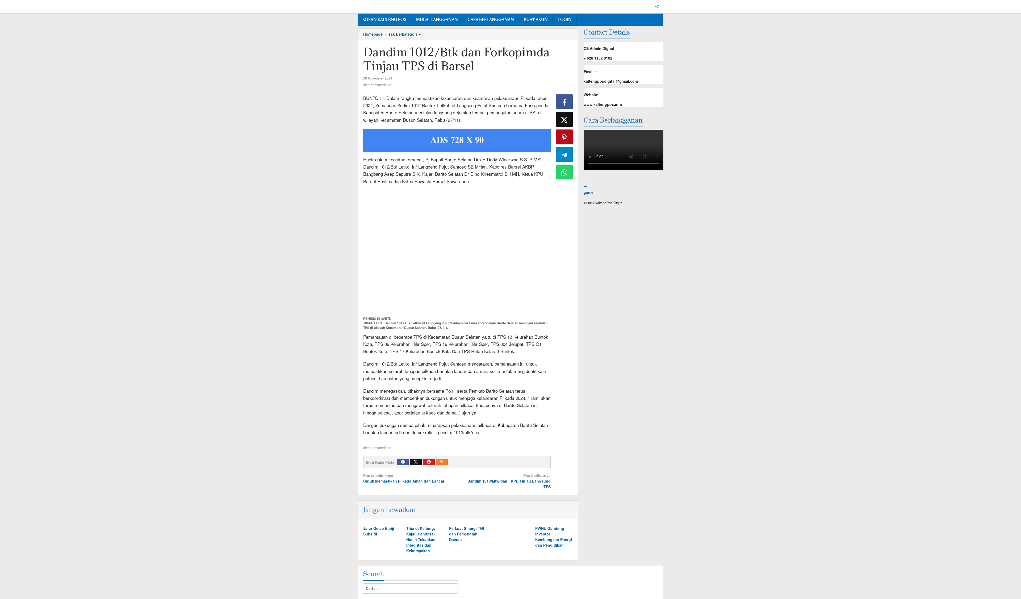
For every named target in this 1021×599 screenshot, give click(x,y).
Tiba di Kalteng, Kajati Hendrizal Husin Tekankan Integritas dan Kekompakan (421, 539)
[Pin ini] (564, 136)
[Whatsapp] (564, 172)
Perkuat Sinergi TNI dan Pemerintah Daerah (466, 534)
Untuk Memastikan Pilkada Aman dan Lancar (403, 478)
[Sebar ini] (564, 101)
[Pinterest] (429, 462)
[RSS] (442, 462)
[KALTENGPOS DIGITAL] (382, 5)
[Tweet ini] (564, 119)
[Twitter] (416, 462)
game (588, 192)
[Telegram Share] (564, 154)
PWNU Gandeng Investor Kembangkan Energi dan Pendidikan (553, 537)
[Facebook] (403, 462)
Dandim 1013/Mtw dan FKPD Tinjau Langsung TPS (508, 481)
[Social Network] (657, 6)
